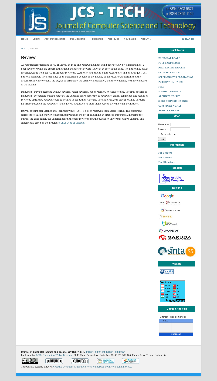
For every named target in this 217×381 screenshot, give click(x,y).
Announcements (54, 39)
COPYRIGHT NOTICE (169, 105)
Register (97, 39)
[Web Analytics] (167, 273)
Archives (113, 39)
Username (163, 124)
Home (24, 39)
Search (189, 39)
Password (163, 129)
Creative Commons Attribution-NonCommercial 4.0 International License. (92, 366)
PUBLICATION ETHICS (170, 81)
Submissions (78, 39)
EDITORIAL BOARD (169, 58)
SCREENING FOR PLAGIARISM (175, 77)
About (145, 39)
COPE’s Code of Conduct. (72, 122)
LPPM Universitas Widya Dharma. (54, 355)
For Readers (165, 152)
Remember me (169, 134)
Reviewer (130, 39)
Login (36, 39)
